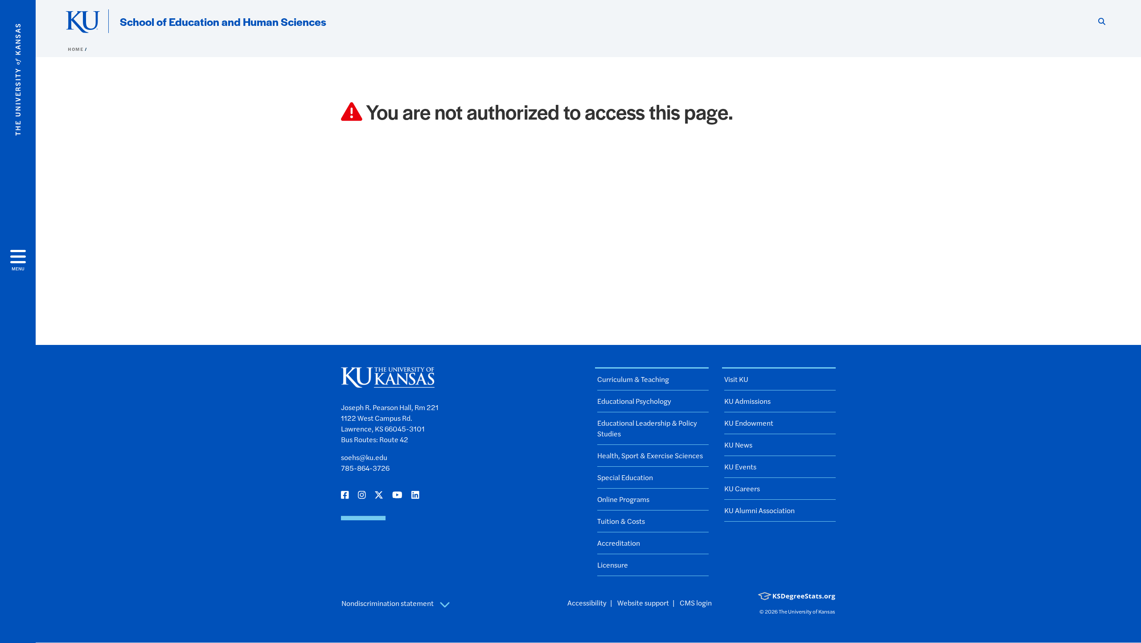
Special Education (625, 477)
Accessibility (587, 602)
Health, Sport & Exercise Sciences (650, 455)
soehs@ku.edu (364, 457)
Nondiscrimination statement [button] (388, 603)
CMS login (696, 602)
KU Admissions (747, 401)
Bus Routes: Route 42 (374, 439)
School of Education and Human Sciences (223, 21)
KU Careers (742, 488)
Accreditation (618, 543)
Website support (643, 602)
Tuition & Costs (621, 521)
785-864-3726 (365, 468)
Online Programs (623, 499)
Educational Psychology (634, 401)
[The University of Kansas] (388, 383)
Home (76, 49)
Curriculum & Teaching (633, 379)
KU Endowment (748, 423)
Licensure (612, 565)
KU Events (740, 466)
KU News (738, 445)
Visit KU (736, 379)
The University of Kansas (807, 611)
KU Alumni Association (759, 510)
